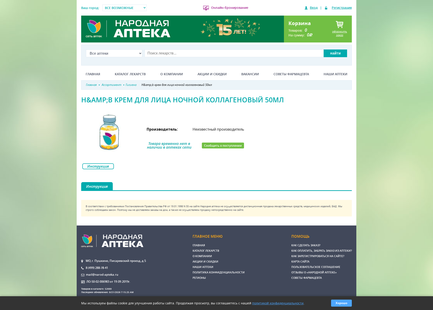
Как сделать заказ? (305, 245)
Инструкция (98, 166)
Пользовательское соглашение (315, 267)
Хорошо (341, 303)
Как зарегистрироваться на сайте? (317, 256)
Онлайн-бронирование (229, 7)
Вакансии (250, 74)
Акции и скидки (212, 74)
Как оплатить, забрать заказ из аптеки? (321, 251)
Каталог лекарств (130, 74)
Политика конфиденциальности (219, 272)
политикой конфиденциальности (278, 303)
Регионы (199, 278)
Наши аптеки (335, 74)
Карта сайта (300, 261)
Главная (93, 74)
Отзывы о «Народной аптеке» (314, 272)
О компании (171, 74)
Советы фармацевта (291, 74)
